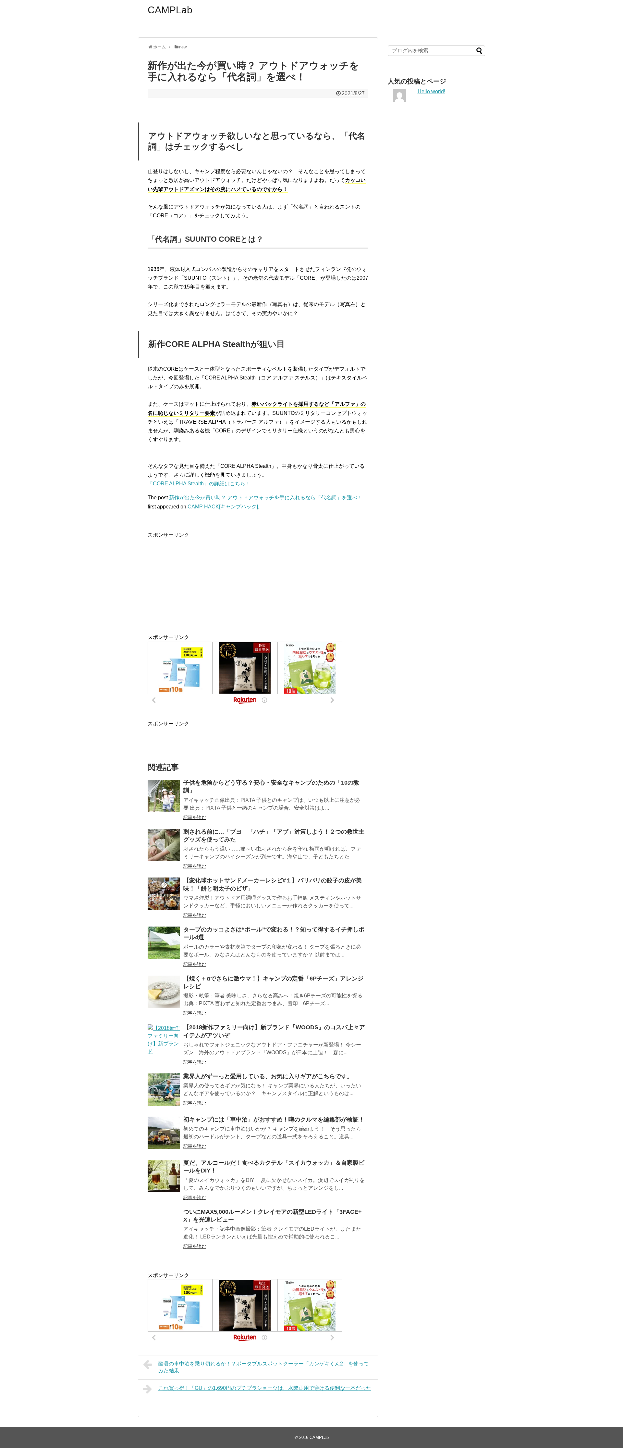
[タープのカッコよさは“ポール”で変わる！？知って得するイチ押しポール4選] (164, 943)
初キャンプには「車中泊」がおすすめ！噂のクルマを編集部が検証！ (273, 1119)
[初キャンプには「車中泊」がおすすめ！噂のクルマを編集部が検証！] (164, 1133)
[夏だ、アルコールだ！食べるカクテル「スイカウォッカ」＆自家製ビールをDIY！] (164, 1176)
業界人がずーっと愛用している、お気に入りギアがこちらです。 (268, 1076)
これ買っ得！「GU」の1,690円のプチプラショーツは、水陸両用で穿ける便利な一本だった (264, 1388)
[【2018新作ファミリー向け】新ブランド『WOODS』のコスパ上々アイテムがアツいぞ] (164, 1040)
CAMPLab (170, 10)
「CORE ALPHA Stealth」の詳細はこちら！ (199, 483)
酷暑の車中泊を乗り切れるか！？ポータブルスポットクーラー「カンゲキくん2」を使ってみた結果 (263, 1367)
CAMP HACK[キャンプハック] (223, 506)
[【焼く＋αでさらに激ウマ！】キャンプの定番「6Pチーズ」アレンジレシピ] (164, 992)
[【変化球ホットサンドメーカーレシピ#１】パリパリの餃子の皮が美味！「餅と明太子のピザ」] (164, 894)
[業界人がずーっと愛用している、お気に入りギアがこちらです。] (164, 1089)
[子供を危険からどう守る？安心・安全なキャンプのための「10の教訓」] (164, 796)
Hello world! (431, 91)
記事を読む (194, 817)
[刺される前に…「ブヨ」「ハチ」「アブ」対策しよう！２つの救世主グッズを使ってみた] (164, 845)
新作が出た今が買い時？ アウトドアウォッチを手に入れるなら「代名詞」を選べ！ (265, 497)
